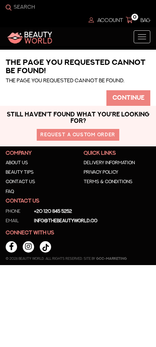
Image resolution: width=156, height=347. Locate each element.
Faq (10, 191)
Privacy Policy (101, 172)
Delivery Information (109, 162)
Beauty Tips (20, 172)
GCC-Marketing (111, 259)
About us (17, 162)
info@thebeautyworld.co (51, 220)
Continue (128, 98)
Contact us (20, 181)
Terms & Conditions (108, 181)
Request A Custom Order (78, 134)
